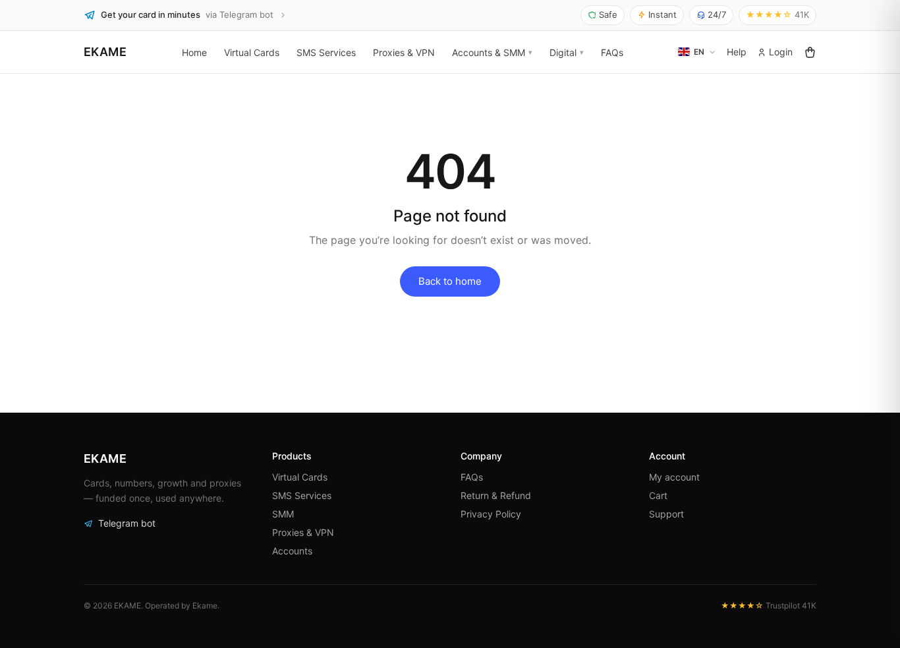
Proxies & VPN (404, 51)
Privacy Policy (491, 513)
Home (194, 51)
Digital (563, 51)
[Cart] (809, 52)
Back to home (450, 281)
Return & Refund (496, 495)
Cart (658, 495)
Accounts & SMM (488, 51)
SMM (283, 513)
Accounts (292, 550)
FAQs (612, 51)
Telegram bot (126, 523)
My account (674, 477)
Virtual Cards (251, 51)
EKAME (105, 52)
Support (666, 513)
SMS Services (326, 51)
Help (736, 51)
